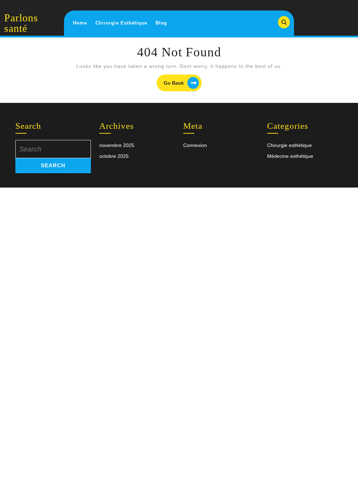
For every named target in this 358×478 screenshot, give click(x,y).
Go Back (183, 83)
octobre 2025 (114, 156)
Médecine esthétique (290, 156)
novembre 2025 (116, 145)
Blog (161, 23)
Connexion (195, 145)
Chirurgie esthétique (121, 23)
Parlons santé (21, 23)
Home (80, 23)
